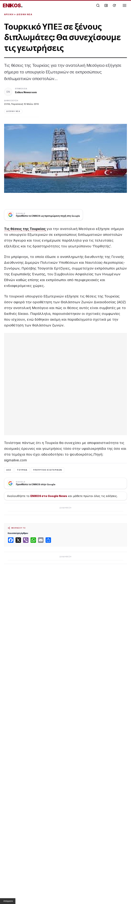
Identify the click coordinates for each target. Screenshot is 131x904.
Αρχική (8, 14)
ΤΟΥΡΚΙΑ (22, 470)
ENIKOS (13, 5)
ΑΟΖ (8, 470)
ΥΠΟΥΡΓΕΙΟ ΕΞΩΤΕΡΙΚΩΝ (47, 470)
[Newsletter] (106, 5)
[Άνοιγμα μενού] (124, 5)
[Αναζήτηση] (98, 5)
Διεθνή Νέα (24, 14)
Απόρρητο (8, 901)
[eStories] (114, 5)
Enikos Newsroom (26, 92)
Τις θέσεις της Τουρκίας (25, 229)
